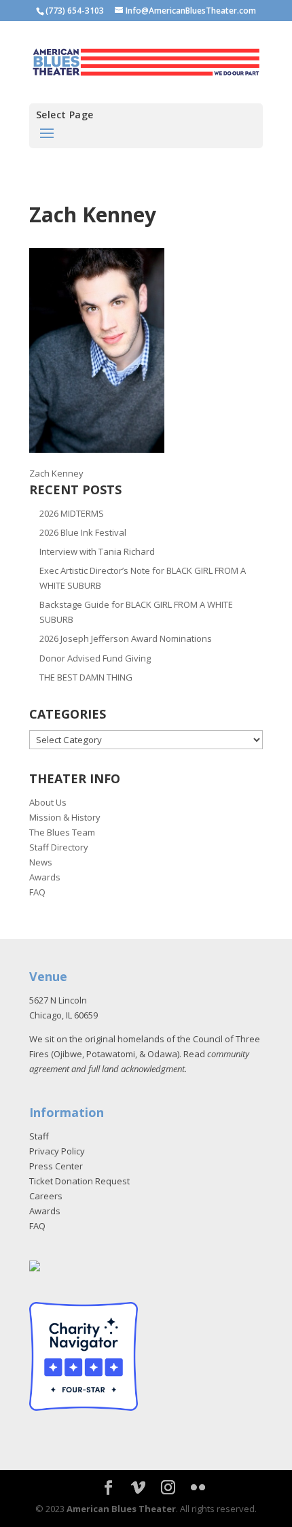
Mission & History (65, 817)
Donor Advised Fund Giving (95, 658)
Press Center (56, 1166)
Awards (44, 877)
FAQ (37, 892)
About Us (48, 802)
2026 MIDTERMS (71, 513)
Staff (39, 1136)
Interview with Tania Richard (97, 551)
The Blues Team (62, 832)
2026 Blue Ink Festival (82, 532)
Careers (45, 1196)
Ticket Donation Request (79, 1181)
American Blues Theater (121, 1509)
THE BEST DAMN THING (85, 677)
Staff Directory (58, 847)
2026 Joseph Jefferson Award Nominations (125, 638)
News (40, 862)
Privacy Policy (57, 1151)
